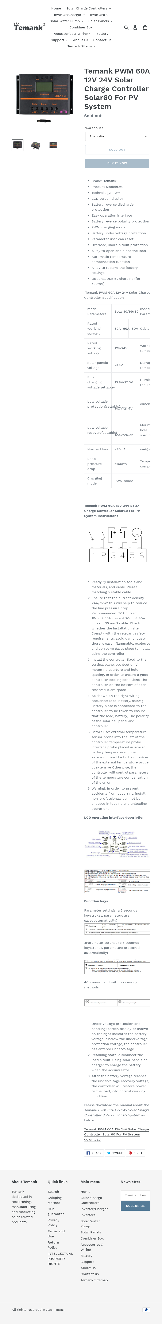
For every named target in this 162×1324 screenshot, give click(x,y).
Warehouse (94, 128)
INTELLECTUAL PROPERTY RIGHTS (60, 1259)
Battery (87, 1256)
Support (87, 1262)
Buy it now (117, 163)
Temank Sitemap (94, 1280)
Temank (59, 1309)
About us (88, 1268)
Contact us (90, 1274)
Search (53, 1192)
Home (85, 1192)
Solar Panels (91, 1232)
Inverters (88, 1215)
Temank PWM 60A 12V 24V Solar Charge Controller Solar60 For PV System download (116, 1134)
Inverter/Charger (94, 1209)
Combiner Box (92, 1238)
